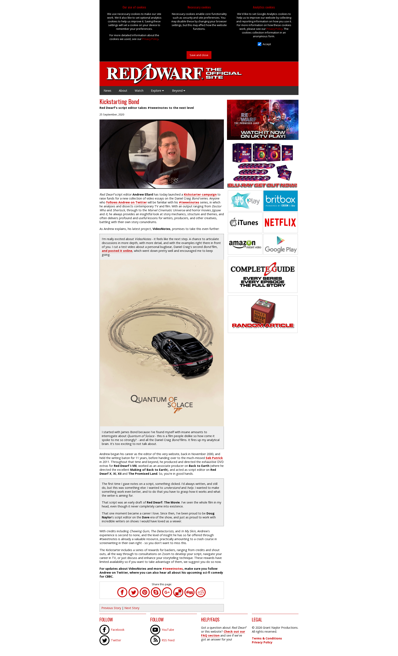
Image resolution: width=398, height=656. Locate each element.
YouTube (168, 630)
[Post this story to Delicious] (178, 596)
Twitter (116, 640)
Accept (267, 44)
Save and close (199, 55)
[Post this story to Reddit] (201, 596)
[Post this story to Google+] (167, 596)
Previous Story (111, 608)
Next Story (131, 608)
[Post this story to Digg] (189, 596)
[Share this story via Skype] (156, 596)
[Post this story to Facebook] (122, 596)
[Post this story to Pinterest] (145, 596)
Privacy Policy (150, 39)
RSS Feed (168, 640)
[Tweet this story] (133, 596)
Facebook (117, 630)
